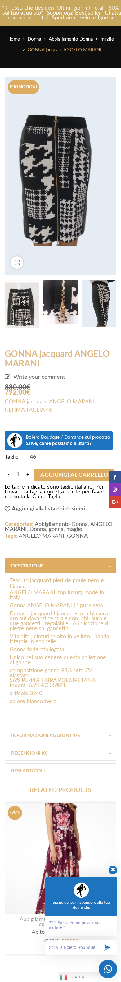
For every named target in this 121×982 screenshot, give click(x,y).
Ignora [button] (105, 18)
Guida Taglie (47, 497)
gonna (56, 529)
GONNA (77, 536)
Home (13, 39)
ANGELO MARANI (41, 536)
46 (33, 456)
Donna (34, 39)
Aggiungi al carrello (74, 475)
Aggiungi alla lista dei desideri (49, 508)
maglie (107, 39)
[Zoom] (17, 262)
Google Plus (115, 502)
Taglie (12, 457)
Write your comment (39, 377)
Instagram (115, 489)
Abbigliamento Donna (71, 39)
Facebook (115, 477)
